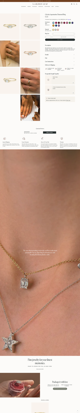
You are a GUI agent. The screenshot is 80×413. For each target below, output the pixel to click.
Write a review (49, 132)
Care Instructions (49, 61)
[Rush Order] (48, 79)
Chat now (68, 100)
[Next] (76, 0)
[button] (23, 6)
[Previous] (3, 0)
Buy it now (60, 39)
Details (47, 54)
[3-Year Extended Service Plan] (48, 90)
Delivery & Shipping (50, 65)
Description (48, 45)
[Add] (73, 83)
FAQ (46, 58)
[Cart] (76, 4)
